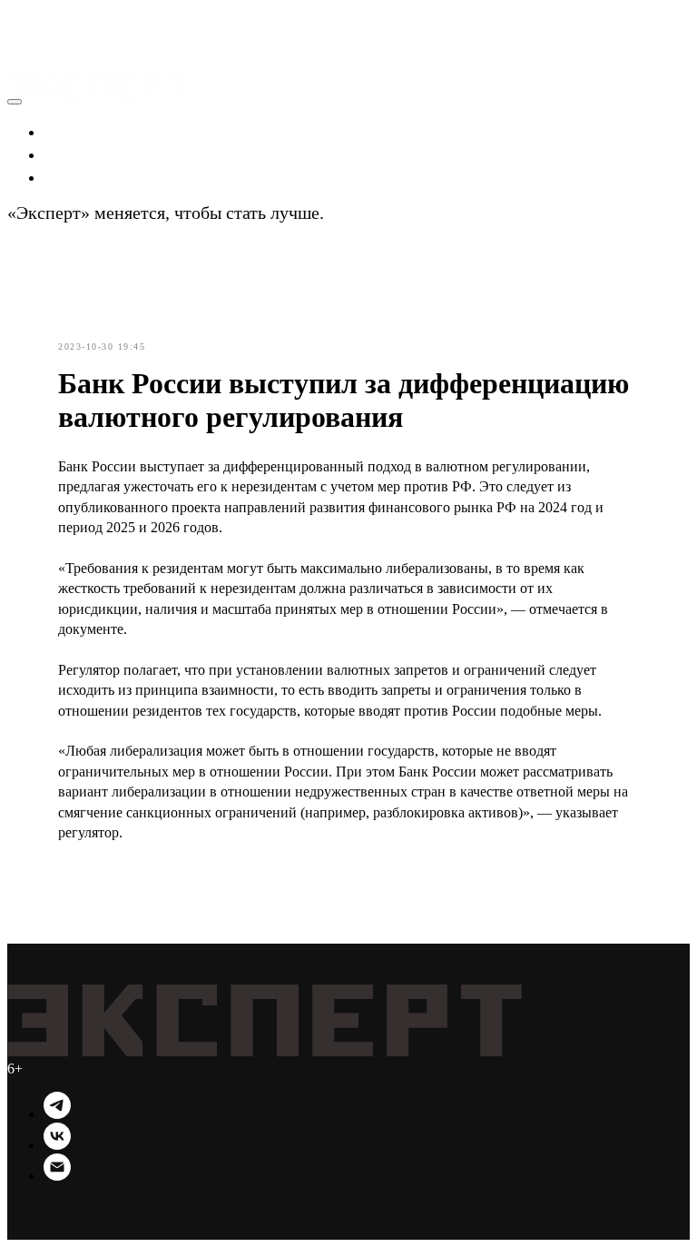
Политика (83, 153)
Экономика (88, 131)
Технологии (92, 176)
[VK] (57, 1145)
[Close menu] (14, 101)
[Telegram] (57, 1114)
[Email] (57, 1175)
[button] (24, 18)
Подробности (380, 213)
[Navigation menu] (20, 40)
